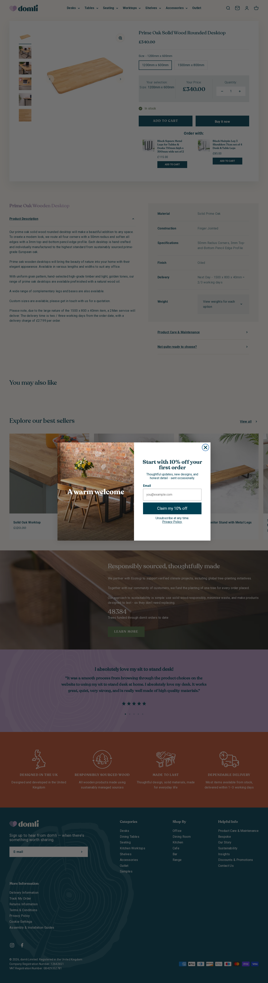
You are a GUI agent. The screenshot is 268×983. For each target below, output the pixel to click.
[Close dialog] (205, 447)
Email (147, 486)
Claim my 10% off (172, 508)
